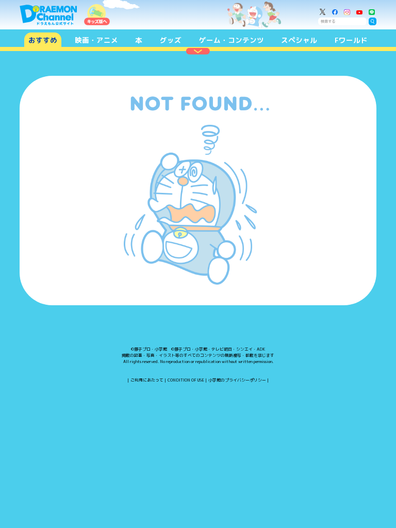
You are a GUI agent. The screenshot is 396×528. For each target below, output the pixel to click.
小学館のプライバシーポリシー (237, 380)
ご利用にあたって (146, 380)
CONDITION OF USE (186, 380)
